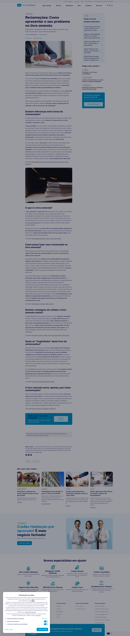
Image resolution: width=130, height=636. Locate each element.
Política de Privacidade (30, 612)
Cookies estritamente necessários (15, 618)
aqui (33, 600)
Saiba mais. (38, 615)
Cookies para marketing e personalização (17, 624)
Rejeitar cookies (9, 629)
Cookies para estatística (13, 621)
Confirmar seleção (42, 629)
